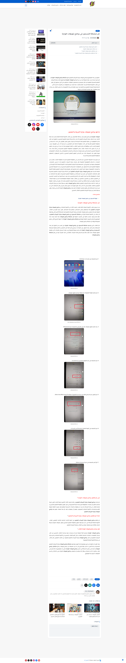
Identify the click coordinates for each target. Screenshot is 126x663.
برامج (98, 30)
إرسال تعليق (94, 626)
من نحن (75, 1)
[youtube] (33, 1)
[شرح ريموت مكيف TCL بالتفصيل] (40, 79)
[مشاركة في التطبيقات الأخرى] (82, 585)
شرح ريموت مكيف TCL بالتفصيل (31, 79)
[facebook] (38, 1)
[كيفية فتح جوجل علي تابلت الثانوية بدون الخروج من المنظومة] (40, 71)
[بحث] (26, 5)
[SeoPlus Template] (100, 660)
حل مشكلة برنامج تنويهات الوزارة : (90, 49)
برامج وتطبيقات (55, 5)
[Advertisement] (63, 18)
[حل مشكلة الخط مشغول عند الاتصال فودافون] (40, 56)
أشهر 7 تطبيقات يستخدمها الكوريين (75, 615)
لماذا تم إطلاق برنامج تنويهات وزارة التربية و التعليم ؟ (86, 53)
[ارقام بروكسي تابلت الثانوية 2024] (40, 64)
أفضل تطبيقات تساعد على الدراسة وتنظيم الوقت (93, 615)
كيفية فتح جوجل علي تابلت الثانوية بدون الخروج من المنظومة (30, 72)
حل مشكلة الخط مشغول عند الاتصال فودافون (30, 57)
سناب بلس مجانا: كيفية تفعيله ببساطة (31, 103)
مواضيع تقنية (70, 5)
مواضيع (78, 579)
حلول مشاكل (63, 5)
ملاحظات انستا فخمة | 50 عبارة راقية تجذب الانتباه (31, 41)
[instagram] (35, 1)
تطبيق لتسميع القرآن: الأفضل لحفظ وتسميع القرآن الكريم (57, 615)
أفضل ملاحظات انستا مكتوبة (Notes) (31, 49)
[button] (93, 585)
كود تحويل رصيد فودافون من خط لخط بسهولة (31, 87)
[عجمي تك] (92, 3)
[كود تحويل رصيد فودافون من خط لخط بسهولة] (40, 86)
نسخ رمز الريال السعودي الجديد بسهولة (31, 95)
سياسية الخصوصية (68, 1)
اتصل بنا (79, 1)
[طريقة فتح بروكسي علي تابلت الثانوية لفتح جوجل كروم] (40, 32)
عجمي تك (86, 660)
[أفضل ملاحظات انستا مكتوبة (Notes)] (40, 48)
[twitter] (28, 1)
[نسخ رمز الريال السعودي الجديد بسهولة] (40, 94)
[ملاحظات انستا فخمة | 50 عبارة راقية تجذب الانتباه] (40, 40)
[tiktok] (31, 1)
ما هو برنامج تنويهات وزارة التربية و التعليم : (88, 46)
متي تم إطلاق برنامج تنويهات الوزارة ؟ (89, 51)
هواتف (48, 5)
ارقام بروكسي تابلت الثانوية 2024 (31, 64)
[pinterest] (26, 1)
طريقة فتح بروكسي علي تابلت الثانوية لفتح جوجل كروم (31, 33)
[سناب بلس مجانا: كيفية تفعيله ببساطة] (40, 102)
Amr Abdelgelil (93, 37)
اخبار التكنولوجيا (77, 5)
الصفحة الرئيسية (40, 110)
